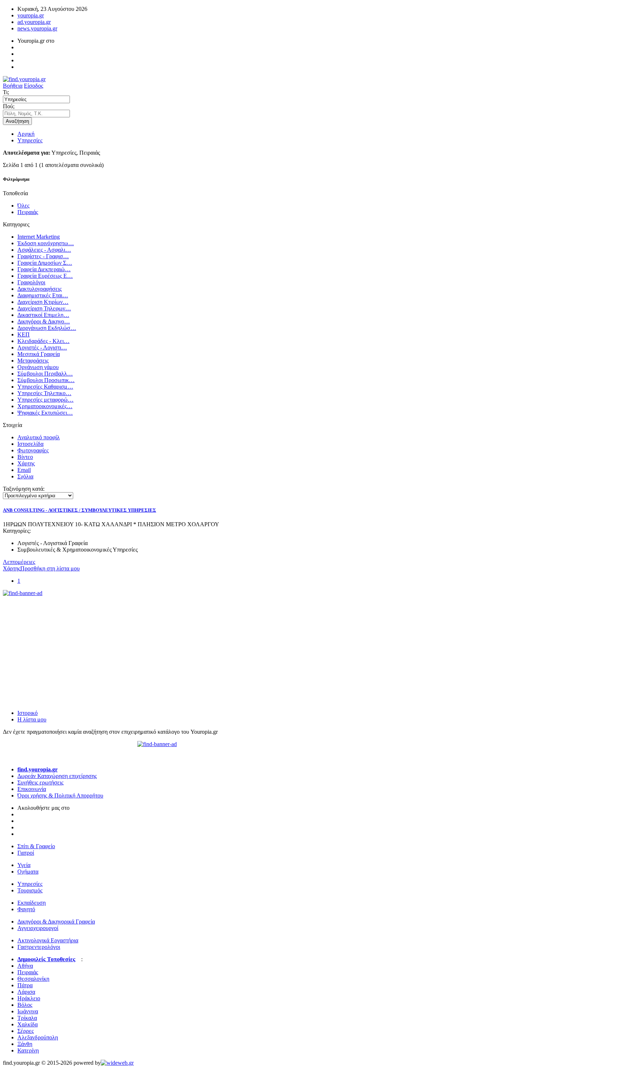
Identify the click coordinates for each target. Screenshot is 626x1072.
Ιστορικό (27, 713)
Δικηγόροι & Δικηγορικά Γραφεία (56, 921)
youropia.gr (30, 15)
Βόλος (24, 1005)
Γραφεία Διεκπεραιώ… (44, 269)
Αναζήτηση (17, 121)
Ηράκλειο (28, 998)
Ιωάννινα (27, 1011)
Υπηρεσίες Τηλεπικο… (44, 393)
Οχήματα (27, 871)
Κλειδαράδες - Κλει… (43, 341)
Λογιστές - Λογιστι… (42, 347)
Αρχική (25, 134)
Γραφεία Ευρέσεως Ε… (45, 276)
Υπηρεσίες (29, 140)
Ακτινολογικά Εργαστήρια (47, 940)
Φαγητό (26, 909)
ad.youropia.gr (34, 22)
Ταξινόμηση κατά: (24, 489)
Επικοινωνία (31, 789)
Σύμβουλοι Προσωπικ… (46, 380)
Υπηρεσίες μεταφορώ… (45, 400)
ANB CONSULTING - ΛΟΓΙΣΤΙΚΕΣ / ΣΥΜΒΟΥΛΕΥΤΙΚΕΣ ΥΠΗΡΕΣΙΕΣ (79, 510)
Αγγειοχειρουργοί (37, 928)
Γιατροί (25, 853)
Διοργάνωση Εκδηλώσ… (46, 328)
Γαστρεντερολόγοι (38, 947)
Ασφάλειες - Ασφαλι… (44, 250)
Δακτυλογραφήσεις (39, 289)
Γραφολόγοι (31, 282)
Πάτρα (25, 985)
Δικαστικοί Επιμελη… (43, 315)
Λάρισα (26, 992)
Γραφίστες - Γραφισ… (43, 256)
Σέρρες (25, 1031)
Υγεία (23, 865)
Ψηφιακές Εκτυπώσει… (45, 413)
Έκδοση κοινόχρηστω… (45, 243)
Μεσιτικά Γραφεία (38, 354)
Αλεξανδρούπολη (37, 1037)
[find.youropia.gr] (24, 79)
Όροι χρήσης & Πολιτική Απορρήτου (60, 795)
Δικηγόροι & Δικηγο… (43, 321)
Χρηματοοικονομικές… (44, 406)
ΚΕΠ (23, 334)
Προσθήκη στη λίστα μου (50, 568)
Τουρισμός (29, 890)
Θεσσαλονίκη (33, 979)
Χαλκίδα (27, 1024)
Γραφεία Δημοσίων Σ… (44, 263)
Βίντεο (25, 457)
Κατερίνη (28, 1050)
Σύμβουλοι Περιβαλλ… (45, 373)
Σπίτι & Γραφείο (36, 846)
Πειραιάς (27, 212)
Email (24, 470)
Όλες (23, 205)
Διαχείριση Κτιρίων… (42, 302)
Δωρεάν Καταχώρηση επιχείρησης (57, 776)
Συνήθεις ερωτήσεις (40, 782)
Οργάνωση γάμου (38, 367)
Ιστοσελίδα (30, 444)
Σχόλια (25, 476)
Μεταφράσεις (33, 360)
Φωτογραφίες (33, 450)
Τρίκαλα (27, 1018)
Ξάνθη (24, 1044)
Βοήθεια (12, 86)
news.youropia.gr (37, 28)
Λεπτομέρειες (19, 562)
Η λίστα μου (31, 719)
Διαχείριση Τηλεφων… (44, 308)
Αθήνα (25, 966)
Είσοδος (33, 86)
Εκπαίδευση (31, 903)
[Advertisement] (57, 641)
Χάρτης (26, 463)
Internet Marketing (38, 237)
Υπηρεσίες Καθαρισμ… (45, 387)
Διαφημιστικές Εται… (42, 295)
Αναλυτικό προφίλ (38, 437)
